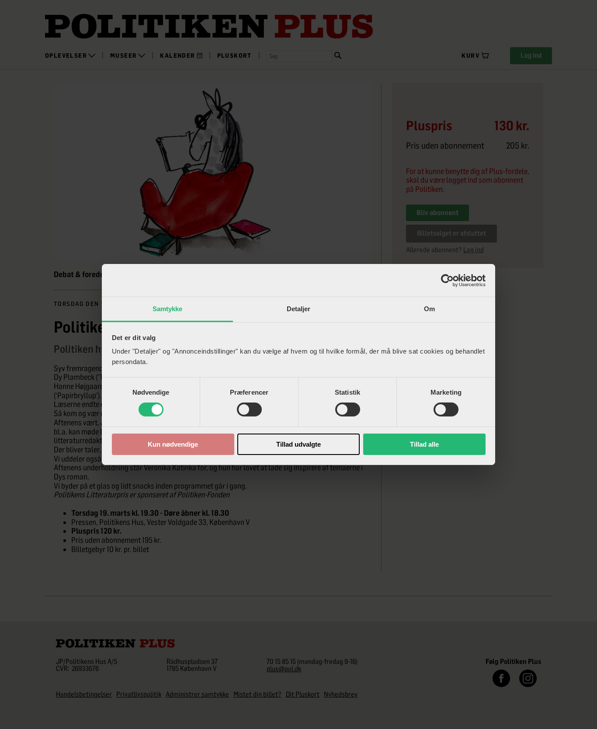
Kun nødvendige (173, 444)
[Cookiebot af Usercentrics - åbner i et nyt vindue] (447, 280)
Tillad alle (424, 444)
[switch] (249, 410)
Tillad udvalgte (298, 444)
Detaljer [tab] (299, 308)
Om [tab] (429, 308)
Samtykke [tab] (168, 308)
